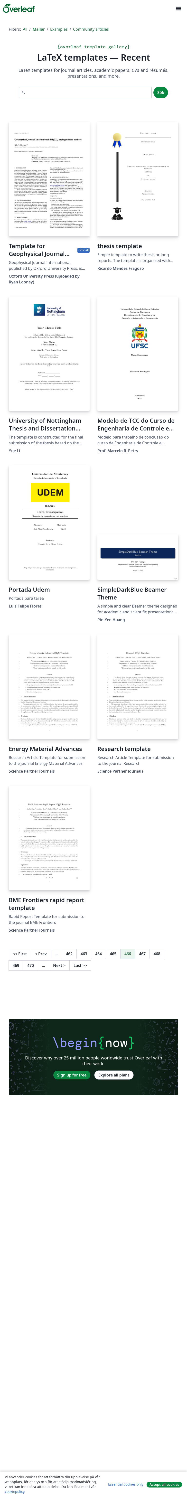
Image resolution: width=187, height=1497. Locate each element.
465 (113, 953)
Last (80, 965)
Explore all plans (114, 1075)
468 (157, 953)
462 (69, 953)
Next (59, 965)
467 (142, 953)
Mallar (39, 29)
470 (30, 965)
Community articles (91, 29)
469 (16, 965)
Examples (59, 29)
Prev (41, 953)
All (25, 29)
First (20, 953)
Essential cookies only (125, 1484)
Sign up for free (71, 1075)
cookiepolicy (14, 1491)
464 (98, 953)
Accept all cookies (164, 1484)
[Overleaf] (19, 8)
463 (84, 953)
